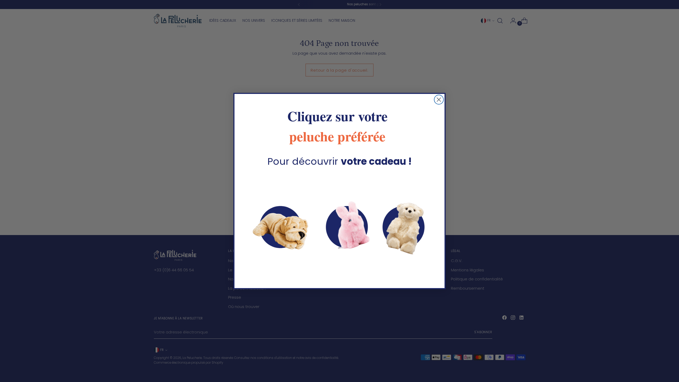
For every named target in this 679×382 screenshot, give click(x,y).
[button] (339, 225)
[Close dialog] (438, 99)
